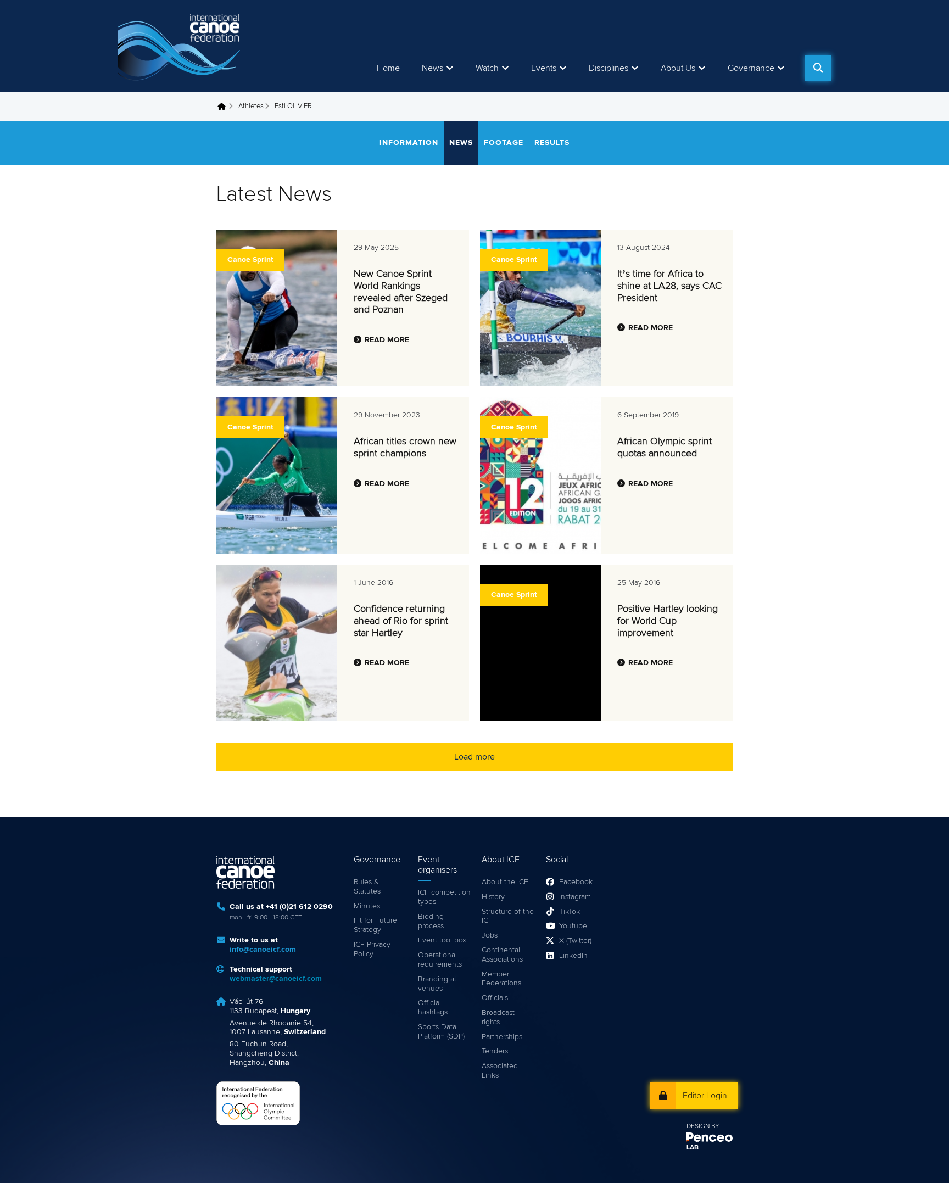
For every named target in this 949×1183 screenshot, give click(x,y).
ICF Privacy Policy (372, 949)
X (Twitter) (575, 941)
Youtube (573, 926)
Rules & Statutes (367, 886)
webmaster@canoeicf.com (276, 979)
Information (408, 143)
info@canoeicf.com (263, 949)
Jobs (490, 935)
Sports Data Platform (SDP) (441, 1031)
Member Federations (501, 978)
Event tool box (442, 940)
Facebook (576, 882)
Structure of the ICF (508, 916)
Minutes (367, 906)
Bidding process (431, 921)
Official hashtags (433, 1007)
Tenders (495, 1051)
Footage (503, 143)
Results (552, 143)
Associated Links (500, 1070)
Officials (495, 998)
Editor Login (705, 1095)
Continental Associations (502, 954)
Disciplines (608, 68)
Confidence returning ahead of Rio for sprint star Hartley (401, 621)
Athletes (251, 106)
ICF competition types (444, 897)
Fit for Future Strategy (375, 925)
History (493, 897)
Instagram (575, 897)
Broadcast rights (498, 1017)
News (432, 68)
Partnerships (502, 1037)
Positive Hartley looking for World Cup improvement (667, 621)
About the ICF (505, 882)
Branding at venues (437, 983)
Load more (474, 756)
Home (388, 68)
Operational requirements (440, 959)
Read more (387, 340)
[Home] (181, 46)
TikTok (569, 912)
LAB (692, 1148)
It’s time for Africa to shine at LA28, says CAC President (669, 286)
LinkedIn (573, 955)
